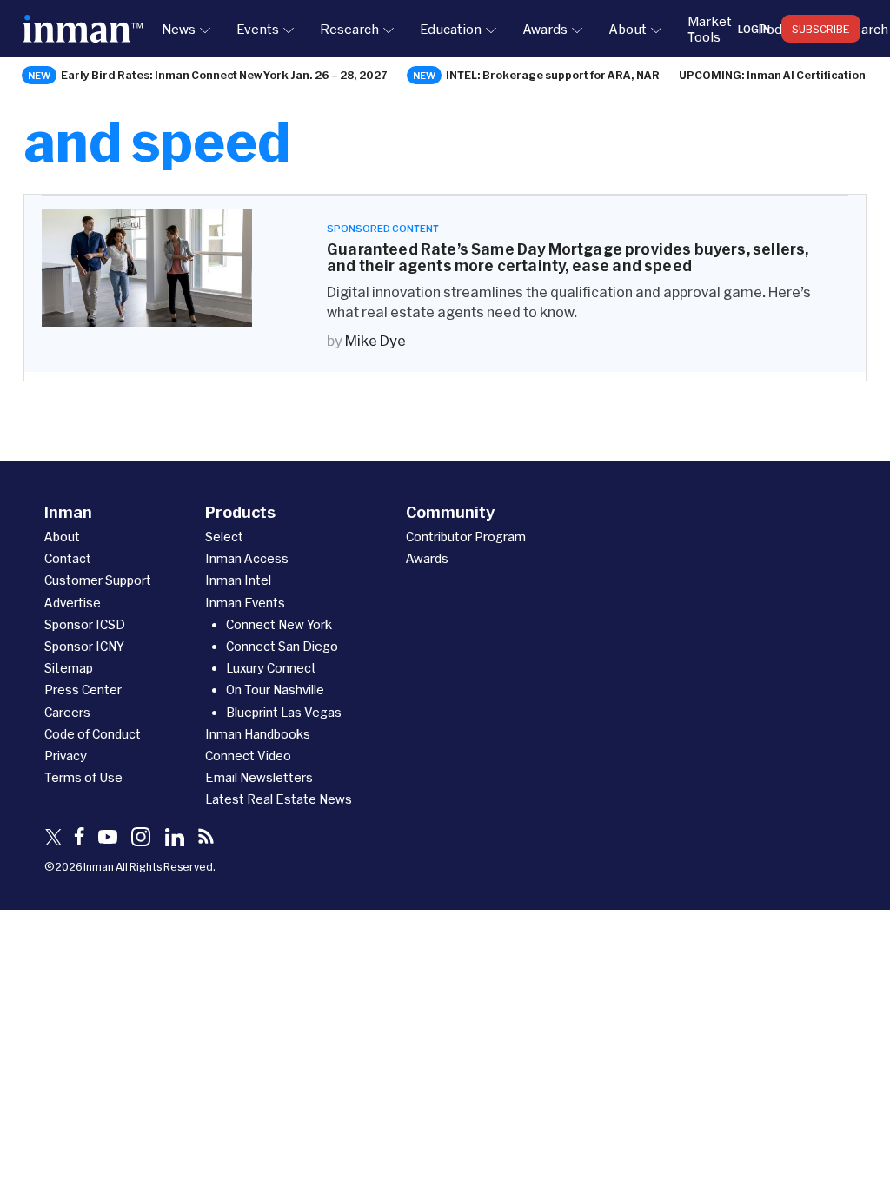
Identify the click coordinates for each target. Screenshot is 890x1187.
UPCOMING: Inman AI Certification (772, 75)
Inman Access (247, 558)
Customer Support (97, 580)
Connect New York (279, 624)
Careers (67, 712)
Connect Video (248, 755)
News (179, 28)
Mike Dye (375, 340)
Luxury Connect (271, 667)
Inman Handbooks (257, 733)
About (627, 28)
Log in (754, 29)
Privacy (65, 755)
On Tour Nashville (275, 689)
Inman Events (245, 602)
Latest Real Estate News (278, 799)
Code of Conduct (92, 733)
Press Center (83, 689)
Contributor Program (466, 536)
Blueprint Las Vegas (284, 712)
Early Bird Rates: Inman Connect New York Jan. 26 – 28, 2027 (224, 75)
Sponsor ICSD (84, 624)
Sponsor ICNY (84, 646)
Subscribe (821, 29)
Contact (67, 558)
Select (224, 536)
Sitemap (68, 667)
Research (349, 28)
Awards (545, 28)
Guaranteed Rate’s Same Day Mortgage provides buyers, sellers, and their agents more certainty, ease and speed (567, 257)
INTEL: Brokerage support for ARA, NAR (553, 75)
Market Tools (709, 28)
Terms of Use (83, 777)
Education (451, 28)
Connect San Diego (282, 646)
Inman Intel (238, 580)
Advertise (72, 602)
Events (257, 28)
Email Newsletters (259, 777)
